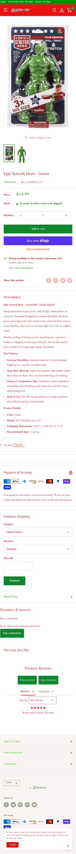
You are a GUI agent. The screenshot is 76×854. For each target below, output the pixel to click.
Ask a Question (12, 633)
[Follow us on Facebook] (6, 804)
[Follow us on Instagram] (20, 804)
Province (8, 541)
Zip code (8, 558)
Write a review (27, 680)
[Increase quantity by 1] (66, 215)
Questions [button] (44, 691)
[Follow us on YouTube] (34, 804)
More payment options (38, 249)
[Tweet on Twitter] (62, 280)
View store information (21, 268)
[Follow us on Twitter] (13, 804)
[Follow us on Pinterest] (27, 804)
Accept (12, 845)
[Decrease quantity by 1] (20, 215)
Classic (18, 445)
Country (8, 524)
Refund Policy (11, 596)
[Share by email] (69, 280)
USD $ (8, 783)
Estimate (14, 580)
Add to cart (38, 228)
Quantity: (9, 215)
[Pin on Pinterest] (55, 280)
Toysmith (9, 182)
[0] (69, 10)
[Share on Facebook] (48, 280)
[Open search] (55, 10)
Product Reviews (38, 668)
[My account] (62, 10)
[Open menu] (5, 9)
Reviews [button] (25, 691)
